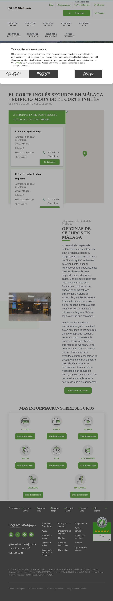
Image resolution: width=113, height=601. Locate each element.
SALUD (25, 458)
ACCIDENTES (88, 458)
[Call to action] (11, 534)
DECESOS (33, 488)
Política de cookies (35, 589)
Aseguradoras (81, 523)
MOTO (56, 429)
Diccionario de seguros (64, 532)
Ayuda (44, 531)
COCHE (25, 429)
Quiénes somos (78, 529)
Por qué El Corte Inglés (47, 524)
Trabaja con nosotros (80, 536)
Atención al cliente (47, 536)
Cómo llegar (53, 156)
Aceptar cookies (88, 74)
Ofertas (61, 538)
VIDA (56, 458)
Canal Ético (63, 550)
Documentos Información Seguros (47, 552)
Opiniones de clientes (81, 548)
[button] (84, 154)
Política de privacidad (54, 589)
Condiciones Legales (17, 589)
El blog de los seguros (64, 524)
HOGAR (88, 429)
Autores (78, 543)
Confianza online (46, 544)
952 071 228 (53, 152)
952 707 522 (53, 199)
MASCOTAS (80, 488)
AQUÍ (18, 63)
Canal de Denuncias (63, 544)
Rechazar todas (43, 74)
